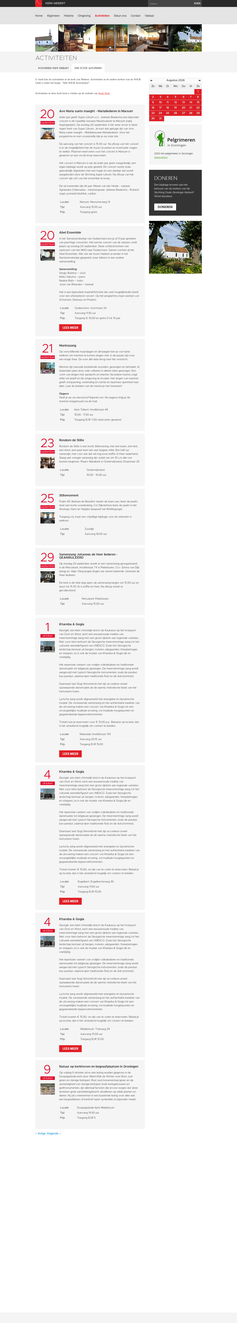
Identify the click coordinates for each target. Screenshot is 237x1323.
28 (190, 113)
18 (167, 107)
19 (175, 107)
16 (153, 107)
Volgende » (54, 1133)
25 (167, 113)
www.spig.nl (160, 157)
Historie (69, 15)
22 (198, 107)
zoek (197, 3)
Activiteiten (102, 15)
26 (175, 113)
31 (160, 118)
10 (160, 102)
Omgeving (84, 15)
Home (39, 15)
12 (175, 102)
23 (153, 113)
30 (153, 118)
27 (183, 113)
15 (198, 102)
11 (168, 102)
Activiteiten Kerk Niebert (53, 68)
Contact (135, 15)
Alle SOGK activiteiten (88, 68)
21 (190, 107)
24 (160, 113)
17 (160, 107)
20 (183, 107)
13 (183, 102)
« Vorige (40, 1133)
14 (190, 102)
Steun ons (120, 15)
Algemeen (53, 15)
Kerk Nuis (104, 93)
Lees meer (70, 327)
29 (198, 113)
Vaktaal (149, 15)
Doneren (165, 207)
